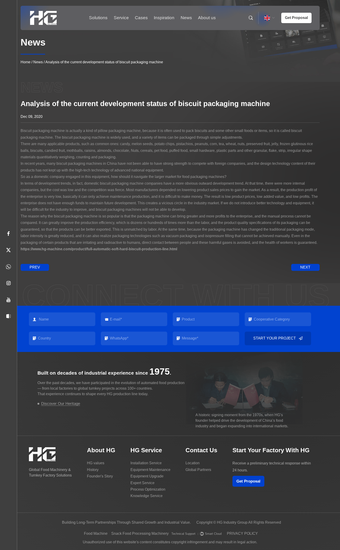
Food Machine (96, 533)
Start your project (274, 338)
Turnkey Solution (127, 29)
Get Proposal (248, 481)
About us (207, 17)
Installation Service (146, 463)
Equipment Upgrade (147, 476)
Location (192, 463)
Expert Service (142, 483)
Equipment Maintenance (150, 470)
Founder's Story (100, 476)
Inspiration (164, 17)
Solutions (98, 17)
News (186, 17)
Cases (141, 17)
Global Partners (198, 470)
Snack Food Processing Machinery (140, 533)
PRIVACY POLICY (242, 533)
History (93, 470)
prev (35, 267)
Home (26, 62)
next (305, 267)
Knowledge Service (146, 496)
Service (121, 17)
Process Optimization (147, 489)
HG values (95, 463)
